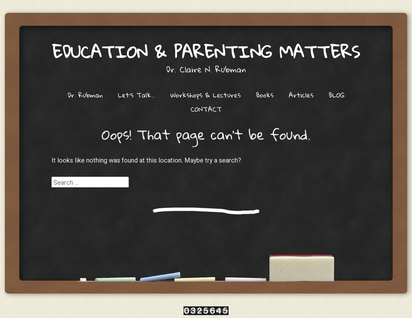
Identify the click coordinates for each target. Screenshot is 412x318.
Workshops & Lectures (205, 95)
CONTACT (206, 109)
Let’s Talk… (136, 95)
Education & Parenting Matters (206, 51)
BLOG (336, 95)
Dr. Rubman (85, 95)
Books (265, 95)
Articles (301, 95)
